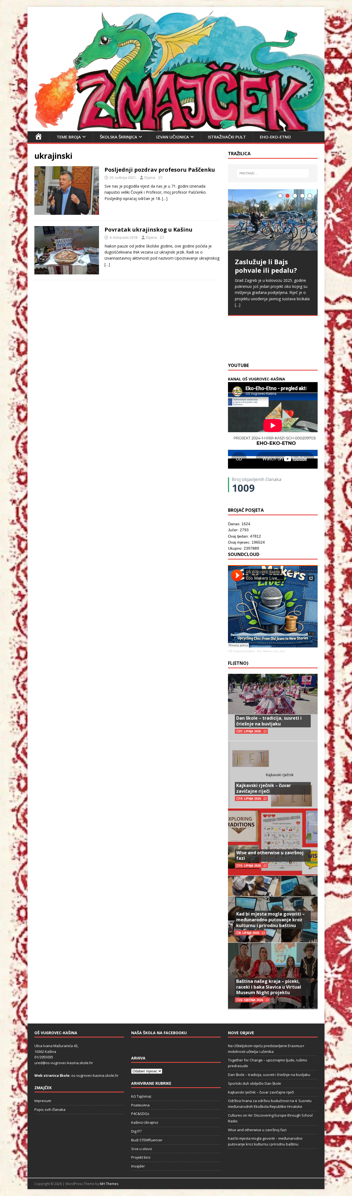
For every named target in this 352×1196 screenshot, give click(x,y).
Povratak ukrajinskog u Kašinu (149, 229)
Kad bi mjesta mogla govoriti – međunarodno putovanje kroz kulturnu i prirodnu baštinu (270, 919)
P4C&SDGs (140, 1113)
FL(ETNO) (238, 663)
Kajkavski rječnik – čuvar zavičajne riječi (263, 788)
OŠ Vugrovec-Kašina (241, 651)
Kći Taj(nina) (141, 1096)
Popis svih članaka (49, 1109)
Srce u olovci (141, 1148)
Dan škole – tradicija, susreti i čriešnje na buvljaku (269, 721)
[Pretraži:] (272, 173)
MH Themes (109, 1183)
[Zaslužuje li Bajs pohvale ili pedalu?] (273, 220)
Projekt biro (140, 1157)
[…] (164, 198)
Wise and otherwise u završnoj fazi (270, 855)
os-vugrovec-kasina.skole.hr (95, 1075)
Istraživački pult (227, 137)
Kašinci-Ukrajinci (144, 1122)
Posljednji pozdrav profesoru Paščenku (160, 169)
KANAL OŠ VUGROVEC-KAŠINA (256, 379)
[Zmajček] (176, 127)
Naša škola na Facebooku (159, 1032)
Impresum (42, 1100)
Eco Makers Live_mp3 (271, 651)
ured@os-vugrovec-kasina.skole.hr (63, 1062)
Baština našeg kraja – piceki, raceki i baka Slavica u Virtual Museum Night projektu (268, 987)
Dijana (149, 177)
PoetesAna (140, 1105)
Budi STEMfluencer (147, 1139)
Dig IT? (136, 1131)
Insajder (138, 1166)
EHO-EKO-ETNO (275, 137)
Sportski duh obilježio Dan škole (254, 1083)
